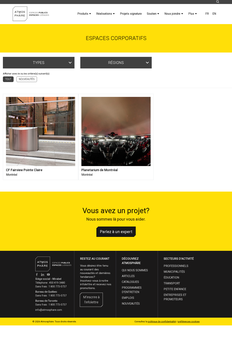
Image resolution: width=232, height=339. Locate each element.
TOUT (8, 79)
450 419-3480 (57, 282)
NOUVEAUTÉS (27, 79)
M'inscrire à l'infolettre (91, 299)
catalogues (130, 282)
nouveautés (131, 303)
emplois (128, 298)
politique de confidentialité (162, 321)
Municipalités (174, 271)
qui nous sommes (135, 270)
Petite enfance (175, 289)
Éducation (171, 277)
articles (128, 276)
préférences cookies (189, 321)
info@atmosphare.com (48, 309)
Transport (172, 283)
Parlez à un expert (116, 231)
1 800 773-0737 (58, 286)
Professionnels (176, 266)
